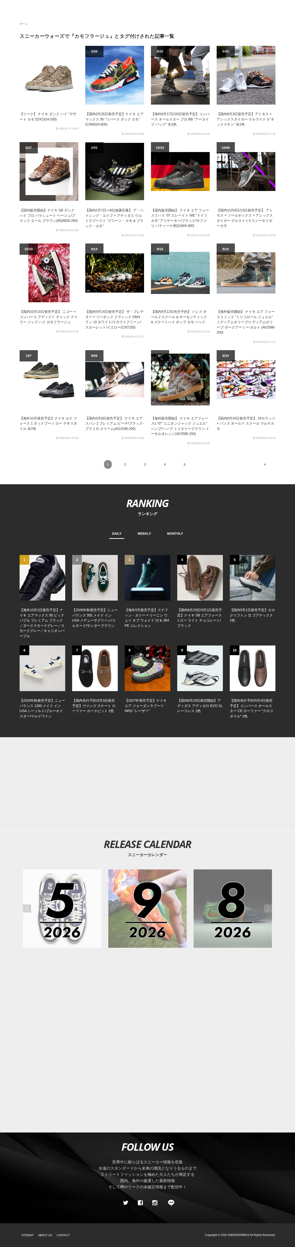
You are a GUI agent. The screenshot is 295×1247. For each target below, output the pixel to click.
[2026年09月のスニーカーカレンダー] (147, 908)
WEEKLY (144, 533)
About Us (45, 1235)
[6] (42, 668)
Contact (63, 1235)
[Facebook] (140, 1202)
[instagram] (155, 1202)
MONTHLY (175, 533)
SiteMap (27, 1235)
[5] (252, 577)
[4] (200, 577)
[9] (200, 668)
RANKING (147, 503)
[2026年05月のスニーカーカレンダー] (62, 908)
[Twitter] (125, 1202)
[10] (252, 668)
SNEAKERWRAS (238, 1235)
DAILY (116, 533)
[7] (95, 668)
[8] (147, 668)
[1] (42, 577)
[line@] (169, 1202)
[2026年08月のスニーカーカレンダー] (233, 908)
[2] (95, 577)
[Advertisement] (154, 781)
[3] (147, 577)
